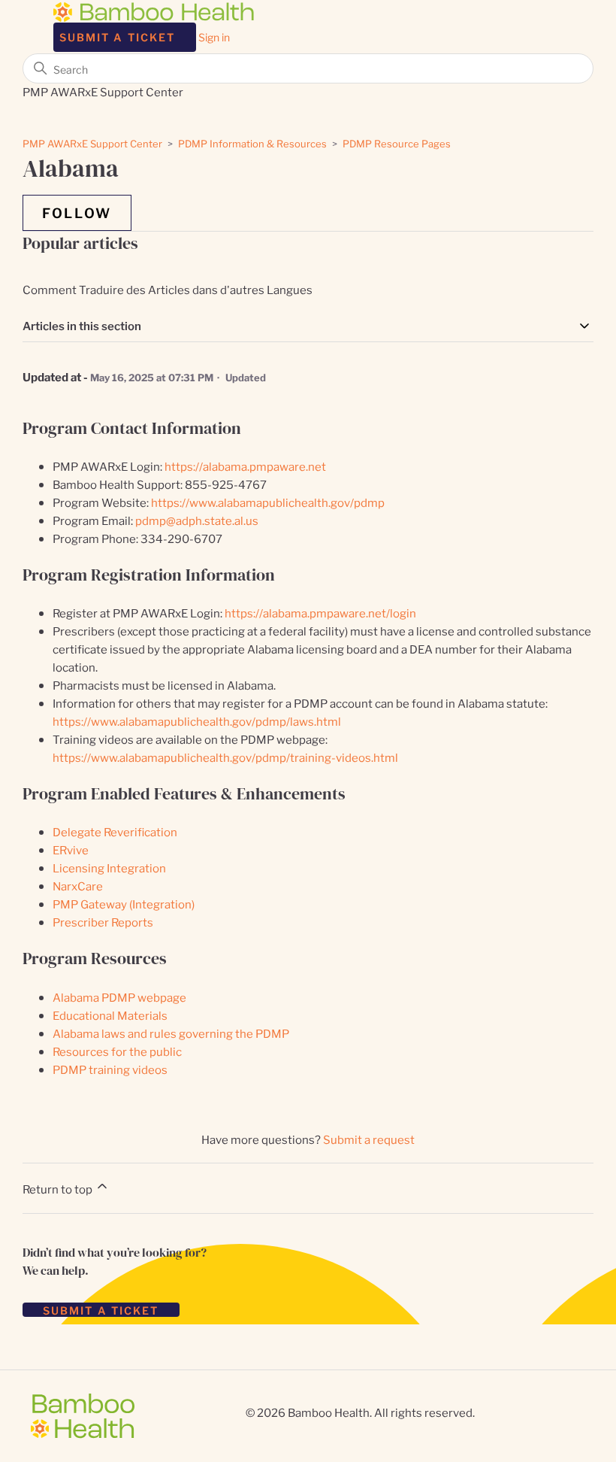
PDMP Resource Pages (397, 143)
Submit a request (369, 1139)
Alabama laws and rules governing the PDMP (171, 1033)
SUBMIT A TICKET (101, 1310)
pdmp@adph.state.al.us (196, 520)
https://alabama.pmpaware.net (245, 466)
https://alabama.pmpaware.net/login (320, 612)
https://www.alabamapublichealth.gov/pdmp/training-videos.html (225, 757)
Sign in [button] (214, 36)
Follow (77, 211)
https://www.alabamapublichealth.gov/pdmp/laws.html (197, 721)
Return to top (59, 1189)
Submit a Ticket (117, 36)
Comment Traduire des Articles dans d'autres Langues (168, 289)
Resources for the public (117, 1051)
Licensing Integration (109, 867)
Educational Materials (110, 1015)
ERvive (71, 849)
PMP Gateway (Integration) (124, 903)
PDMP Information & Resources (252, 143)
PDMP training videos (110, 1069)
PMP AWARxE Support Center (92, 143)
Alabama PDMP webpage (119, 997)
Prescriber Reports (103, 922)
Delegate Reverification (115, 831)
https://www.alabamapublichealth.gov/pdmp (268, 502)
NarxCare (78, 885)
